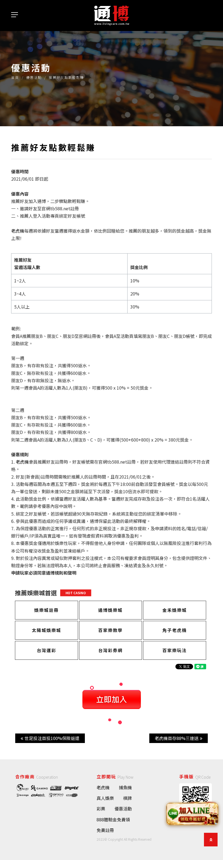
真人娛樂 (105, 798)
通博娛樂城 (110, 610)
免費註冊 (105, 830)
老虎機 (103, 787)
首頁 (15, 77)
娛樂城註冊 (46, 610)
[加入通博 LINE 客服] (192, 814)
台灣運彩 (46, 650)
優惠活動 (34, 77)
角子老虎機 (174, 630)
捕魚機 (125, 787)
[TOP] (211, 839)
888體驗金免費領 (113, 819)
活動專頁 (50, 215)
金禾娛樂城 (174, 610)
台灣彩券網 (110, 650)
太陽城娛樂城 (46, 630)
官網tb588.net (56, 208)
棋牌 (127, 798)
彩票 (101, 808)
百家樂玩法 (174, 650)
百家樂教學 (110, 630)
